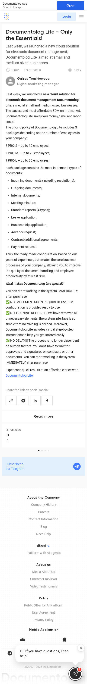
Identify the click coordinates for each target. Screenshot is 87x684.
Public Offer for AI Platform (43, 605)
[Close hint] (81, 648)
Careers (43, 512)
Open (70, 5)
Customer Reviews (43, 579)
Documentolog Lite (19, 375)
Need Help (43, 534)
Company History (43, 504)
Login (66, 16)
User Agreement (43, 612)
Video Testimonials (43, 586)
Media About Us (43, 572)
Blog (43, 526)
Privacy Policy (44, 620)
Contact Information (43, 519)
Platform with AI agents (43, 553)
